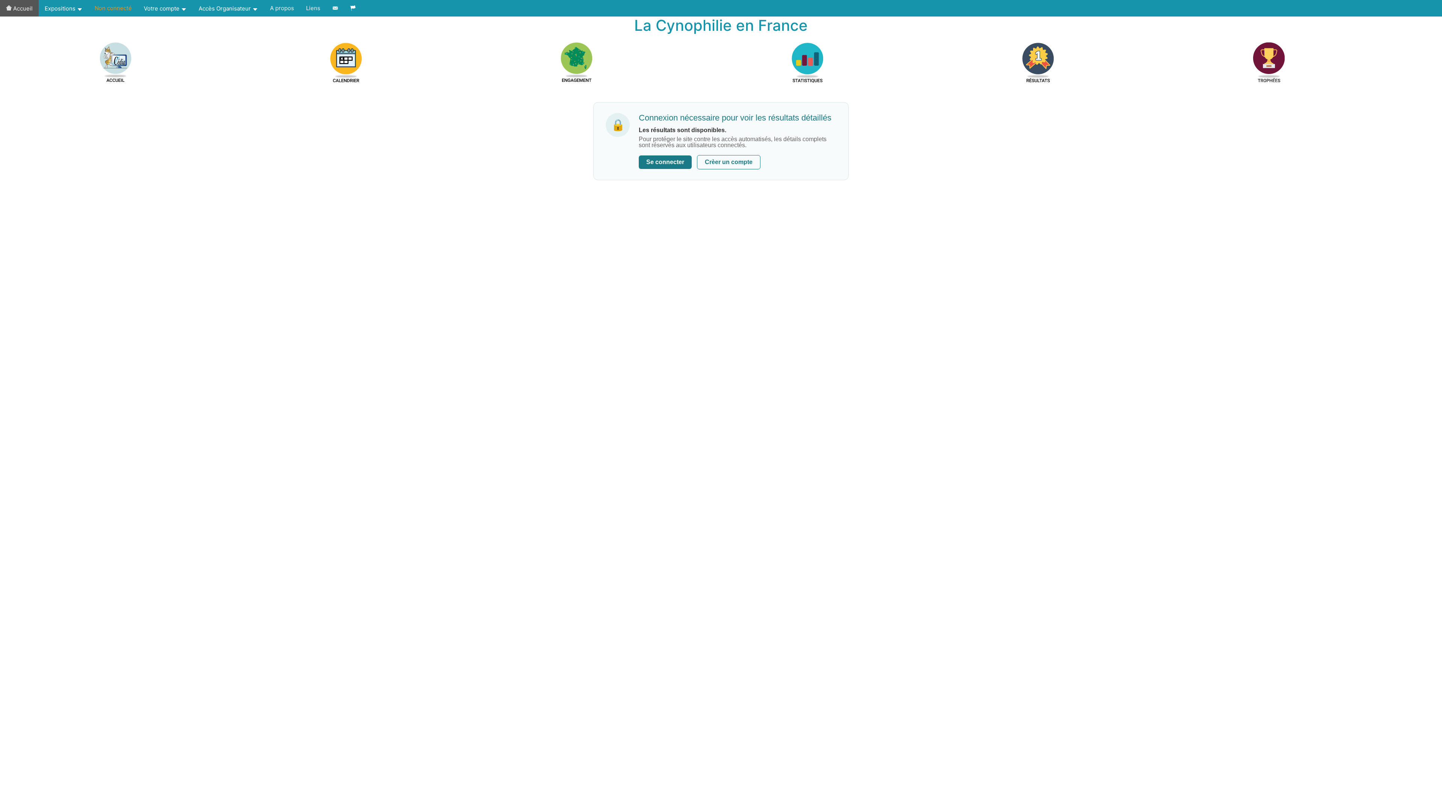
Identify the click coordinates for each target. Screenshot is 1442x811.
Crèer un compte (729, 162)
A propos (282, 8)
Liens (313, 8)
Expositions (61, 8)
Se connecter (665, 162)
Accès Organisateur (225, 8)
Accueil (22, 8)
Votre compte (162, 8)
